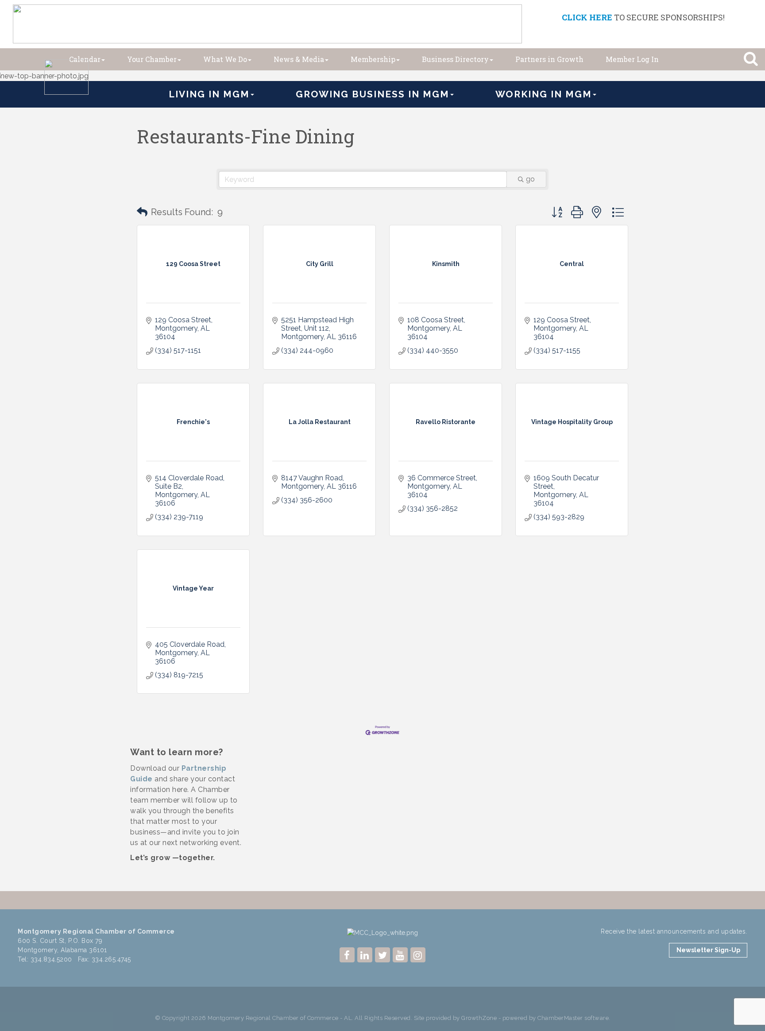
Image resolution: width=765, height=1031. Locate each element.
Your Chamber (152, 59)
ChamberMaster (560, 1018)
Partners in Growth (549, 59)
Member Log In (632, 59)
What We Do (225, 59)
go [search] (530, 179)
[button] (142, 212)
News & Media (299, 59)
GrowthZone (479, 1018)
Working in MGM (543, 94)
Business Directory (455, 59)
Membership (373, 59)
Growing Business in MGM (372, 94)
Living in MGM (209, 94)
